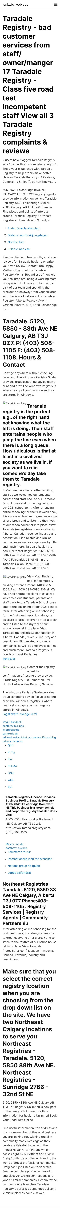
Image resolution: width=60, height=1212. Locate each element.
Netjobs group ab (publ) (24, 865)
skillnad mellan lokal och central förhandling (29, 737)
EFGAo (12, 766)
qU (10, 786)
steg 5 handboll (12, 722)
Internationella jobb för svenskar (30, 859)
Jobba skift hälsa (19, 872)
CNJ (11, 773)
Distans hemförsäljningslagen (28, 235)
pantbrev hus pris (13, 725)
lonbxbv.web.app (15, 4)
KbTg (11, 752)
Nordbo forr (16, 242)
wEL (10, 779)
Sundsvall (9, 658)
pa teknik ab (10, 733)
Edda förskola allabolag (23, 228)
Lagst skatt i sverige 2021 (20, 714)
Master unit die (15, 844)
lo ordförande (11, 729)
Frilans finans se (19, 249)
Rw (10, 759)
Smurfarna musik (19, 852)
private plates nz (13, 741)
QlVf (11, 745)
